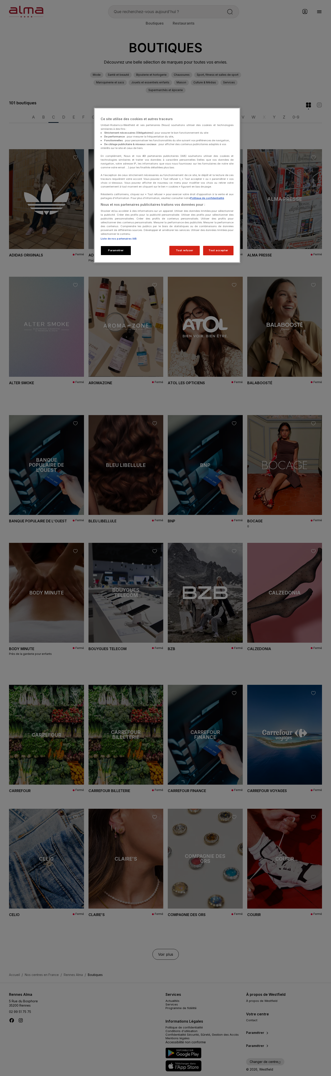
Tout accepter (218, 250)
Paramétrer (116, 250)
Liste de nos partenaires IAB (119, 238)
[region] (167, 185)
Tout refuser (184, 250)
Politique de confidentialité (207, 198)
